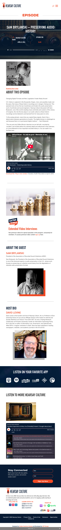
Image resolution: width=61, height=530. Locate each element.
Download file (10, 174)
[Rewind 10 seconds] (14, 168)
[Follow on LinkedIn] (16, 505)
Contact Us (31, 519)
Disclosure (45, 517)
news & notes (27, 505)
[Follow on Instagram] (13, 505)
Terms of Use (36, 517)
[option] (30, 438)
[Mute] (49, 50)
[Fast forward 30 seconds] (20, 168)
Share (13, 170)
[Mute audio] (12, 168)
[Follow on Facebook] (10, 505)
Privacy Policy (27, 517)
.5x (39, 50)
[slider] (52, 49)
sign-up (37, 234)
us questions (26, 507)
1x (41, 50)
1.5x (44, 50)
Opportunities (53, 517)
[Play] (8, 50)
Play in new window (21, 174)
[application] (30, 49)
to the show (27, 503)
